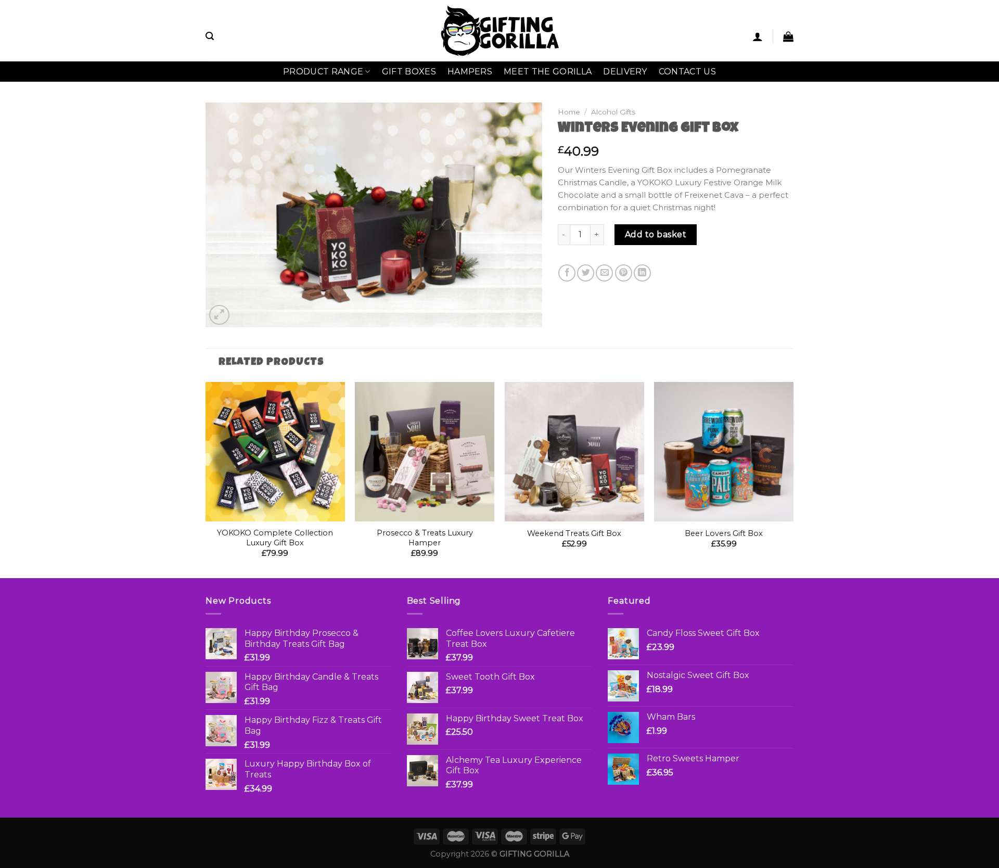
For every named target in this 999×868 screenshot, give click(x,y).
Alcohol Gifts (613, 112)
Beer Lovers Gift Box (724, 533)
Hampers (469, 71)
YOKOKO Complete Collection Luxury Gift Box (275, 537)
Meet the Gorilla (548, 71)
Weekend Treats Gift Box (574, 533)
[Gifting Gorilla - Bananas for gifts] (499, 30)
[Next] (793, 479)
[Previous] (206, 479)
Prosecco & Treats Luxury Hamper (425, 537)
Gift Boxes (409, 71)
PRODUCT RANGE (323, 71)
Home (569, 112)
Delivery (625, 71)
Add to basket (655, 234)
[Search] (210, 36)
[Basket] (788, 36)
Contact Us (687, 71)
